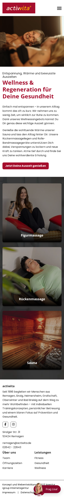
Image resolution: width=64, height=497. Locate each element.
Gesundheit (41, 463)
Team (6, 458)
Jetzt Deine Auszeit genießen (25, 166)
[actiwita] (18, 8)
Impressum (8, 492)
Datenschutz (28, 492)
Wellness (40, 468)
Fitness (38, 458)
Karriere (7, 468)
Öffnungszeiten (12, 463)
